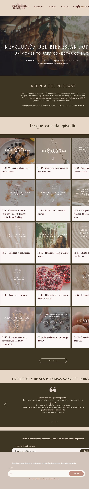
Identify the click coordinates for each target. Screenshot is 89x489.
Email (10, 468)
